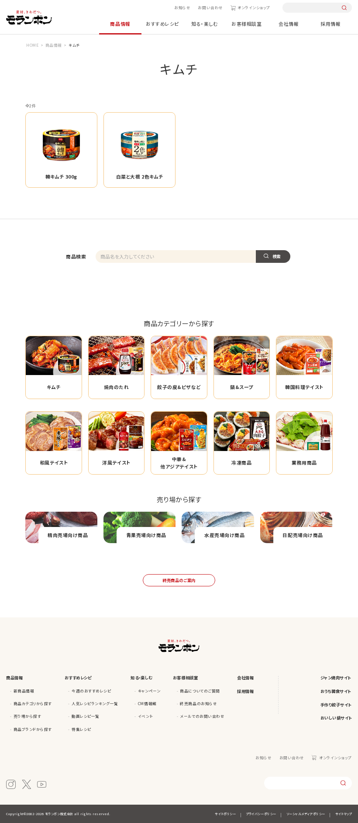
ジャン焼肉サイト (335, 678)
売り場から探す (27, 716)
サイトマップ (343, 814)
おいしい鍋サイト (336, 718)
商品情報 (120, 23)
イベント (145, 716)
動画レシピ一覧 (86, 716)
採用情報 (330, 23)
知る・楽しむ (204, 23)
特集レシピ (81, 729)
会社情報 (289, 23)
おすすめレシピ (162, 23)
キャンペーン (149, 690)
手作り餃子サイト (335, 705)
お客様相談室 (246, 23)
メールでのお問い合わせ (202, 716)
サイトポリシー (225, 814)
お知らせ (182, 7)
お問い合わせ (210, 7)
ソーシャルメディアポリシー (305, 814)
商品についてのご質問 (200, 690)
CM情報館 (147, 703)
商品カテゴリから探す (33, 703)
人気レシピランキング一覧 (95, 703)
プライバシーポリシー (261, 814)
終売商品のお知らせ (198, 703)
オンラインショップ (254, 7)
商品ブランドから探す (33, 729)
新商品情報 (24, 690)
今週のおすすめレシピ (91, 690)
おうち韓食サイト (335, 691)
